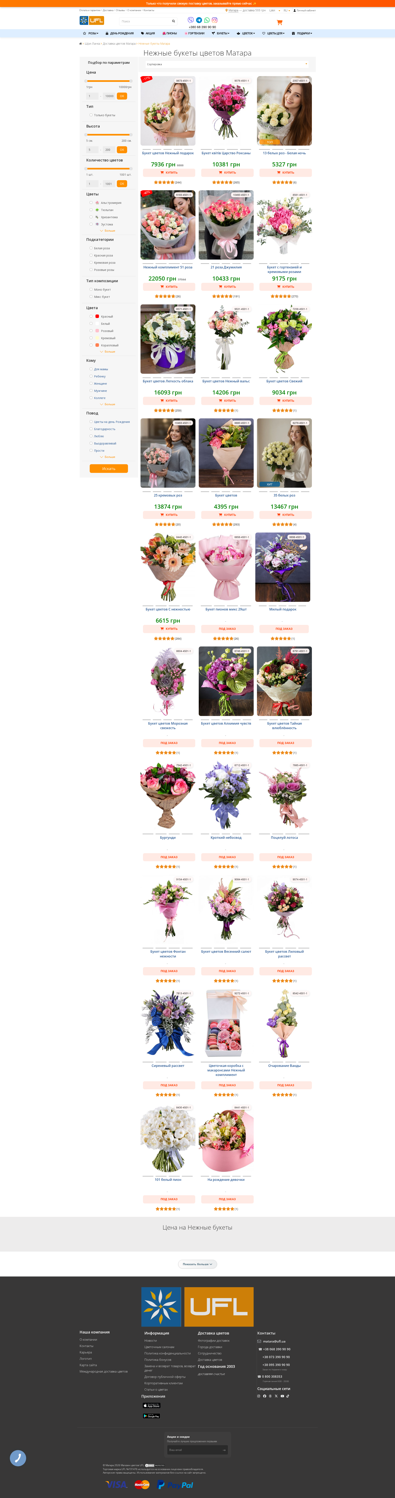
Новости (150, 1340)
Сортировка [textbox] (154, 64)
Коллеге (100, 398)
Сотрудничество (210, 1353)
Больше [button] (110, 230)
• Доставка (107, 10)
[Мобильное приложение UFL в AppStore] (152, 1405)
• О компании (133, 10)
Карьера (86, 1352)
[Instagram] (214, 21)
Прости (99, 451)
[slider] (85, 81)
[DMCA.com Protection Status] (155, 1465)
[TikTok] (288, 1396)
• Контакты (148, 10)
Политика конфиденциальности (167, 1353)
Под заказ (227, 628)
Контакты (86, 1346)
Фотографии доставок (214, 1340)
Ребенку (100, 376)
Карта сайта (88, 1365)
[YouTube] (283, 1396)
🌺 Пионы (169, 33)
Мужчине (100, 391)
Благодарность (104, 429)
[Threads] (270, 1396)
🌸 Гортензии (194, 33)
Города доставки (210, 1347)
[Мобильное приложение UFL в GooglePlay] (151, 1416)
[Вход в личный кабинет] (295, 10)
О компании (88, 1339)
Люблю (99, 436)
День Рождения (121, 33)
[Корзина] (281, 23)
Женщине (100, 383)
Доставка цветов (210, 1360)
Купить (171, 172)
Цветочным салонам (159, 1347)
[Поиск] (173, 21)
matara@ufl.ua (274, 1341)
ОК (122, 96)
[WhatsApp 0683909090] (207, 21)
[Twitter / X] (277, 1396)
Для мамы (101, 369)
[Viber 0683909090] (191, 21)
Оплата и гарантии (89, 10)
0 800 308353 (272, 1376)
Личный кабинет (306, 10)
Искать (108, 468)
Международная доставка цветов (104, 1371)
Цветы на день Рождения (112, 422)
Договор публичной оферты (165, 1377)
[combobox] (227, 64)
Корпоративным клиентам (163, 1383)
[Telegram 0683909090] (199, 21)
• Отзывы (119, 10)
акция (150, 33)
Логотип (86, 1358)
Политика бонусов (157, 1360)
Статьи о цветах (156, 1389)
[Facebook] (265, 1396)
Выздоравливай (105, 443)
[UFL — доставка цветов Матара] (92, 20)
